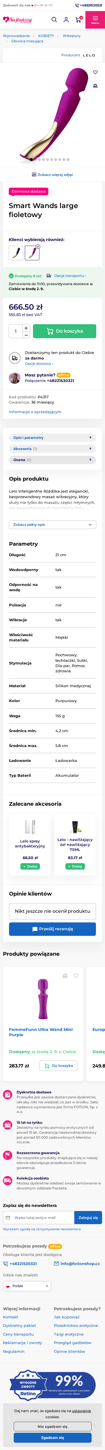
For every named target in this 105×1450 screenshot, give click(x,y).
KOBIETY (46, 36)
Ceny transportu (18, 1334)
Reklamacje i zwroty (22, 1342)
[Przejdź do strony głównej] (17, 19)
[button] (54, 20)
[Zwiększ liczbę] (26, 327)
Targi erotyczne (69, 1334)
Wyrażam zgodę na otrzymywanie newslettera (42, 1229)
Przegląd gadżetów (73, 1342)
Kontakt (10, 1317)
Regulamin (13, 1351)
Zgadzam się (52, 1437)
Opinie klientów (69, 1351)
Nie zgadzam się (53, 1426)
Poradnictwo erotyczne (76, 1325)
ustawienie (81, 1411)
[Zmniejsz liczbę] (26, 334)
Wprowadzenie (16, 36)
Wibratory (71, 36)
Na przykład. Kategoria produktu (47, 57)
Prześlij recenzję (55, 928)
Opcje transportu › (70, 275)
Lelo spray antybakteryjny (30, 843)
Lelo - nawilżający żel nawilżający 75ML (75, 844)
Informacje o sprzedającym (35, 411)
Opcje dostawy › (39, 363)
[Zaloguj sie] (66, 20)
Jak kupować (67, 1317)
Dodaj (32, 866)
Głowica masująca (27, 41)
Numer (16, 331)
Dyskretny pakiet (19, 1325)
